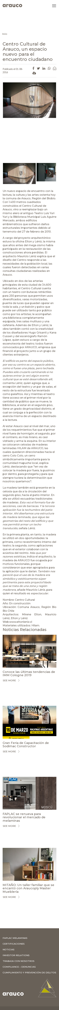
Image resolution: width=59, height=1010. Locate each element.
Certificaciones (14, 943)
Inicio (4, 34)
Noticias (8, 949)
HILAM (21, 448)
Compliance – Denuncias (19, 966)
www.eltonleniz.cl (20, 621)
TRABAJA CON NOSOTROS (18, 961)
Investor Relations (16, 955)
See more (9, 680)
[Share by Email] (54, 68)
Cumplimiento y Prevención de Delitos (29, 972)
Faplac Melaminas (15, 938)
